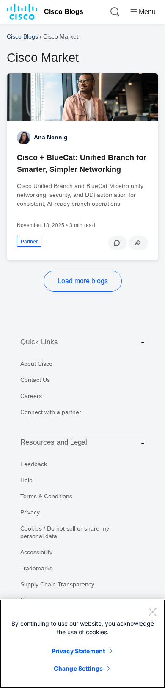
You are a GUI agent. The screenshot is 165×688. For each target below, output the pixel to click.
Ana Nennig (51, 137)
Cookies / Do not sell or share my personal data (64, 532)
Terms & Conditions (46, 496)
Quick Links (39, 342)
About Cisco (36, 363)
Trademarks (36, 568)
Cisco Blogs (63, 11)
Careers (31, 395)
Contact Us (35, 379)
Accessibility (36, 552)
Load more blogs (83, 281)
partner (29, 241)
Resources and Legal (53, 442)
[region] (82, 643)
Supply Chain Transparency (57, 584)
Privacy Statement (78, 651)
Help (26, 480)
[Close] (152, 612)
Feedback (33, 464)
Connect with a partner (50, 412)
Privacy (30, 512)
